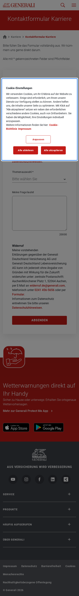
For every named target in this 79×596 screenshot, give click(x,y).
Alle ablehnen (25, 150)
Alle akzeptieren (53, 150)
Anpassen (38, 139)
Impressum (24, 128)
